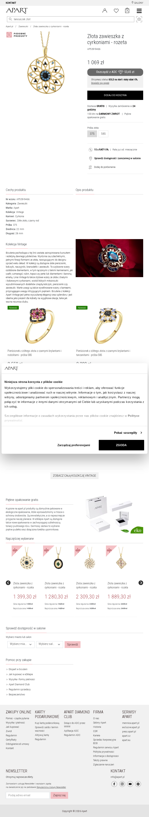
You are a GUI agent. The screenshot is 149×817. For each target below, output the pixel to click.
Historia (97, 727)
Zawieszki (23, 26)
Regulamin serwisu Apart (106, 747)
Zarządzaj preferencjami (73, 445)
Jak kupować (12, 727)
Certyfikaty (11, 739)
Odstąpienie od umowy (17, 744)
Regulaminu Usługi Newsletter (51, 787)
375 (92, 133)
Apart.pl (9, 26)
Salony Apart (99, 722)
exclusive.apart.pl (131, 727)
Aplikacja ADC (71, 730)
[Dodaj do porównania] (89, 167)
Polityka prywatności (103, 751)
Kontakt (10, 748)
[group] (27, 583)
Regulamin (11, 735)
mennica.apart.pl (130, 723)
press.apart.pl (129, 731)
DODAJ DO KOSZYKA (115, 95)
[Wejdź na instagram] (122, 784)
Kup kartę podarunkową (47, 723)
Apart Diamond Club (19, 684)
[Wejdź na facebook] (114, 784)
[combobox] (21, 644)
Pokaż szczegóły (125, 432)
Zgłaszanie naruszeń (103, 764)
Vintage (20, 212)
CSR (95, 731)
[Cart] (127, 11)
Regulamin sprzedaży (19, 689)
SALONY (138, 3)
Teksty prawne (100, 760)
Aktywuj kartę (42, 735)
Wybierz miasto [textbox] (18, 644)
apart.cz (126, 736)
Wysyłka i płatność (15, 722)
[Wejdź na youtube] (130, 784)
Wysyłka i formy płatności (21, 679)
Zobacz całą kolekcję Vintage (74, 475)
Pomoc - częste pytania (17, 718)
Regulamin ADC (72, 735)
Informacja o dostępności (106, 756)
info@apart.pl (118, 777)
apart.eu (126, 740)
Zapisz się (59, 795)
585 (103, 133)
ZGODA (121, 445)
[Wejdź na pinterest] (138, 784)
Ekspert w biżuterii (17, 669)
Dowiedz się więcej (100, 83)
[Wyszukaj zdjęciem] (17, 34)
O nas (96, 718)
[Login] (104, 10)
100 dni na (103, 114)
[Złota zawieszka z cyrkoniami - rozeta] (27, 558)
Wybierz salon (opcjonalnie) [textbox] (47, 644)
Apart (16, 207)
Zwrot (9, 731)
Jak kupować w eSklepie (20, 674)
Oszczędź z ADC (115, 72)
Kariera (96, 735)
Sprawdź (72, 644)
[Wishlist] (116, 10)
